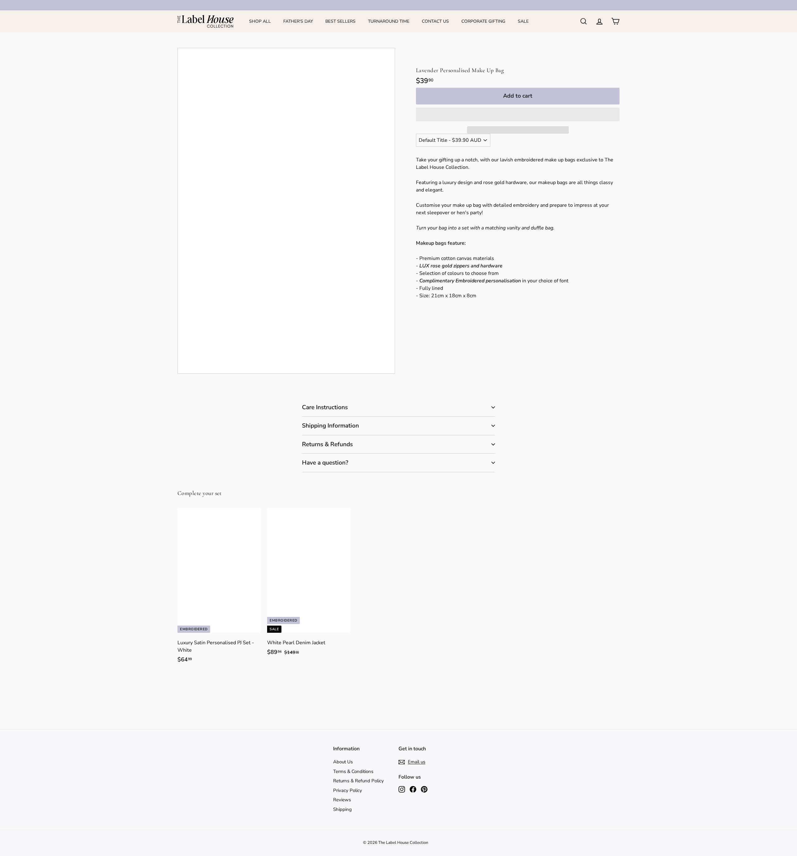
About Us (343, 762)
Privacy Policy (347, 790)
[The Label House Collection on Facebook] (413, 789)
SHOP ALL (260, 21)
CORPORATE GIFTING (483, 21)
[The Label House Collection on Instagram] (401, 789)
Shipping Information (330, 426)
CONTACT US (435, 21)
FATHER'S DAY (298, 21)
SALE (523, 21)
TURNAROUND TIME (388, 21)
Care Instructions (325, 407)
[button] (518, 114)
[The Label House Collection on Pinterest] (424, 789)
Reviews (342, 800)
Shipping (342, 809)
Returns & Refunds (327, 444)
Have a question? (325, 463)
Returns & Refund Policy (358, 781)
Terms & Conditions (353, 771)
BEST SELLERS (340, 21)
